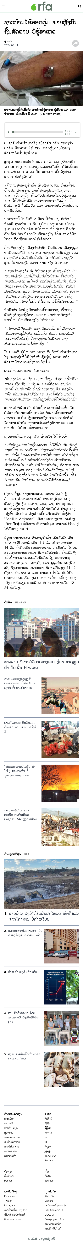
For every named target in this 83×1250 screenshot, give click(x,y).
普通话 (48, 1119)
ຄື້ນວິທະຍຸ (9, 1176)
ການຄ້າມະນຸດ (11, 1128)
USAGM (49, 1215)
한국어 (48, 1133)
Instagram (9, 1205)
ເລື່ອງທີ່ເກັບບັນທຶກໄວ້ (14, 1215)
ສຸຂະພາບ (8, 1133)
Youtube (49, 1181)
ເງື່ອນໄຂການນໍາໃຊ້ (54, 1210)
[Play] (9, 132)
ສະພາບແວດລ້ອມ (12, 1137)
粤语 (47, 1123)
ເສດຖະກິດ (9, 1123)
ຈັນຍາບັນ (49, 1196)
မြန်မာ (48, 1128)
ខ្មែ (46, 1142)
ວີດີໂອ (48, 1176)
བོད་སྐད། (48, 1147)
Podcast (8, 1181)
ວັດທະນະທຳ (10, 1156)
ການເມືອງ (9, 1119)
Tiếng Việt (50, 1156)
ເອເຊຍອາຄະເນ (11, 1151)
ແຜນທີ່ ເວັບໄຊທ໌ (53, 1229)
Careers (49, 1201)
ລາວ (47, 1137)
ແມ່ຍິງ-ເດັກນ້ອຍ (12, 1142)
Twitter (8, 1201)
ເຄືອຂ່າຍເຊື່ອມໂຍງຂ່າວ (15, 1210)
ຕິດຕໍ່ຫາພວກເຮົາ (12, 1219)
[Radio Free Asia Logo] (41, 6)
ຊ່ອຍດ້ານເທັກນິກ (53, 1224)
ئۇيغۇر (48, 1151)
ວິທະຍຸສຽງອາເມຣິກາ (54, 1219)
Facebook (9, 1196)
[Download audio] (76, 131)
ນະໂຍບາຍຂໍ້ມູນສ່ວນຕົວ (56, 1205)
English (49, 1160)
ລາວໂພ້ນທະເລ (11, 1147)
